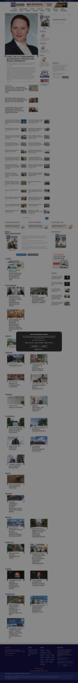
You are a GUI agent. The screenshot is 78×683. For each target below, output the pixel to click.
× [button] (60, 332)
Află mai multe (41, 338)
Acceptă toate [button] (34, 346)
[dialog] (39, 341)
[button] (39, 340)
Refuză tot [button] (44, 346)
